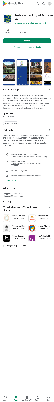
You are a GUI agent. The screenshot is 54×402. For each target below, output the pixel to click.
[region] (27, 31)
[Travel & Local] (11, 123)
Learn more (15, 157)
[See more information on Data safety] (49, 130)
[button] (11, 32)
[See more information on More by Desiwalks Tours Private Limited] (49, 207)
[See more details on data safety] (11, 180)
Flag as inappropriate (14, 246)
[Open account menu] (50, 4)
